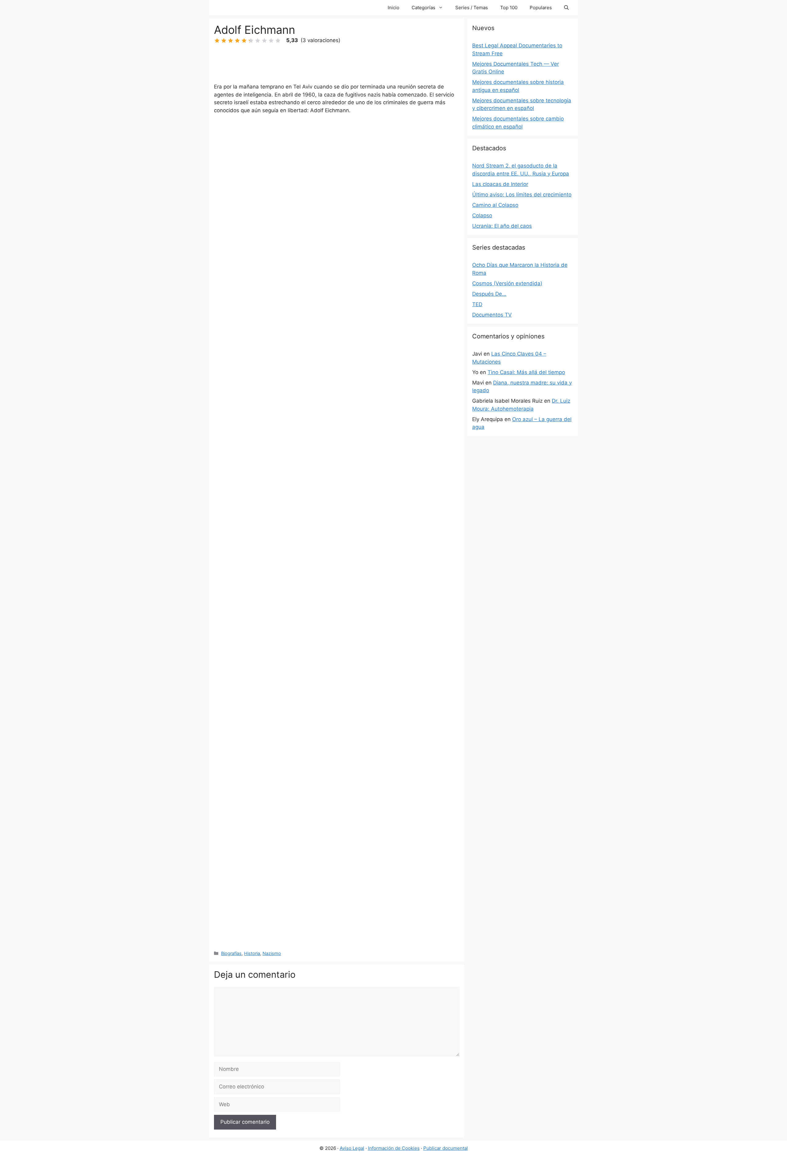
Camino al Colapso (495, 205)
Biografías (231, 953)
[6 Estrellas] (251, 40)
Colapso (482, 215)
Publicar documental (445, 1148)
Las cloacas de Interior (500, 184)
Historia (252, 953)
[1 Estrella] (217, 40)
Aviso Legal (352, 1148)
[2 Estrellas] (224, 40)
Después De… (489, 294)
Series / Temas (471, 7)
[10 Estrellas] (278, 40)
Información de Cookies (394, 1148)
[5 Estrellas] (244, 40)
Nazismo (272, 953)
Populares (541, 7)
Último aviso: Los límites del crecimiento (521, 194)
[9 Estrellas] (271, 40)
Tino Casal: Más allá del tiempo (526, 372)
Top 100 (508, 7)
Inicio (393, 7)
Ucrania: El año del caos (502, 226)
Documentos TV (492, 315)
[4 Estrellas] (237, 40)
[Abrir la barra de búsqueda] (566, 7)
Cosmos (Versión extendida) (507, 283)
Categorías (423, 7)
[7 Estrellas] (258, 40)
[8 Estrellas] (264, 40)
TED (477, 304)
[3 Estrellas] (230, 40)
